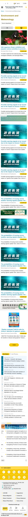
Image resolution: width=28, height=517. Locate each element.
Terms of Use (20, 500)
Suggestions (20, 493)
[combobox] (7, 23)
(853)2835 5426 (17, 488)
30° (18, 3)
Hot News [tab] (6, 354)
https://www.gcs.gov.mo (9, 485)
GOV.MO (5, 493)
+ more (24, 460)
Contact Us (19, 495)
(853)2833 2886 (7, 488)
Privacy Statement (21, 498)
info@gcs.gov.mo (8, 487)
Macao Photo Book (8, 500)
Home (2, 11)
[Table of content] (2, 7)
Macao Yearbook (7, 498)
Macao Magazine (7, 495)
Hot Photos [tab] (14, 354)
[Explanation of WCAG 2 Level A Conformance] (25, 514)
